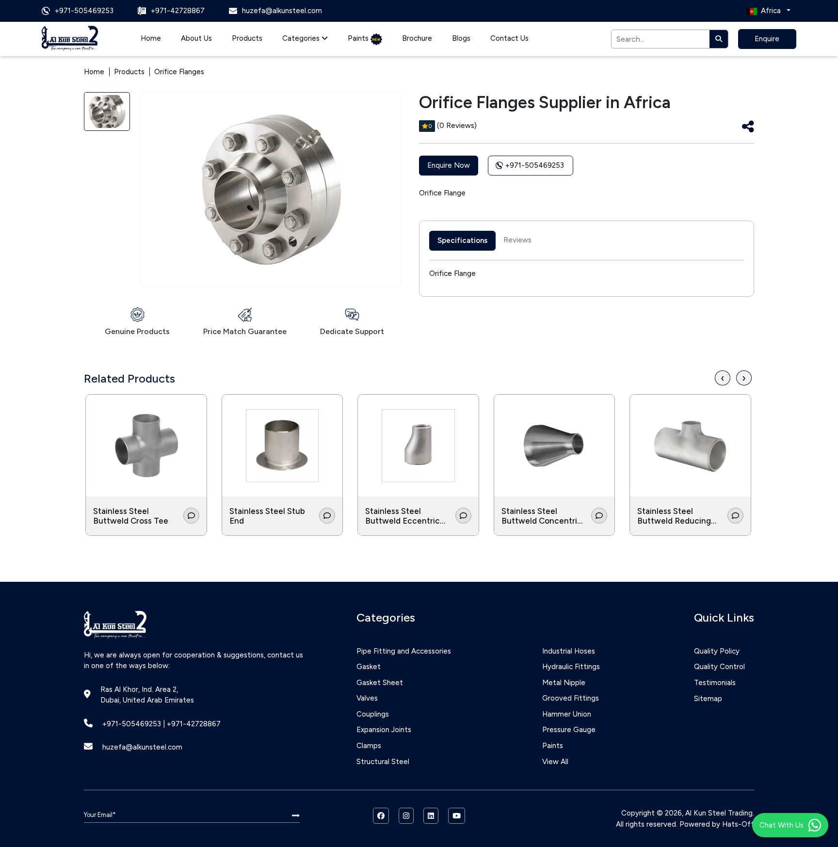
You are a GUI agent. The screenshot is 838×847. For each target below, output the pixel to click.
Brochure (417, 38)
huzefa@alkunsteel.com (142, 747)
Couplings (372, 714)
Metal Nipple (563, 682)
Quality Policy (717, 651)
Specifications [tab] (462, 240)
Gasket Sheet (379, 682)
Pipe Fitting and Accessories (403, 651)
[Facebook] (381, 816)
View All (555, 761)
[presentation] (722, 378)
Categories (302, 38)
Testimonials (715, 682)
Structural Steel (382, 761)
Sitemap (708, 698)
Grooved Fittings (570, 698)
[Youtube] (456, 816)
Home (151, 38)
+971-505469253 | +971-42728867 (161, 723)
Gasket (368, 666)
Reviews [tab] (517, 240)
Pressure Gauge (569, 729)
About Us (196, 38)
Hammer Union (566, 714)
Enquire (767, 38)
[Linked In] (430, 816)
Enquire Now (448, 165)
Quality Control (719, 666)
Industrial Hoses (568, 651)
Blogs (461, 38)
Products (247, 38)
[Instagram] (406, 816)
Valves (367, 698)
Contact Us (509, 38)
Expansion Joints (383, 729)
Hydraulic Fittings (571, 666)
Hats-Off (738, 824)
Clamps (368, 745)
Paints (359, 38)
